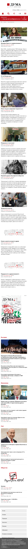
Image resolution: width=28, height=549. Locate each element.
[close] (27, 539)
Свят (2, 426)
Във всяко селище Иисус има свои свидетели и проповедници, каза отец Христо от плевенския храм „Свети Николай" (14, 367)
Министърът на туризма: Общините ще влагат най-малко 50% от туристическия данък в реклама (14, 403)
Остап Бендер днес (6, 76)
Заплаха (3, 486)
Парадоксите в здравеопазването (10, 274)
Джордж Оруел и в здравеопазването (11, 43)
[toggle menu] (25, 14)
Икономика (4, 383)
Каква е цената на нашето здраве (10, 241)
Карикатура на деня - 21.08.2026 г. (9, 499)
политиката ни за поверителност (13, 544)
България (4, 337)
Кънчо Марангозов (7, 77)
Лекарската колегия (6, 208)
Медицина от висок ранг (7, 143)
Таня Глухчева (6, 487)
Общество (4, 468)
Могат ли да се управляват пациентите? (12, 108)
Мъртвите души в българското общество (12, 175)
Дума (4, 361)
